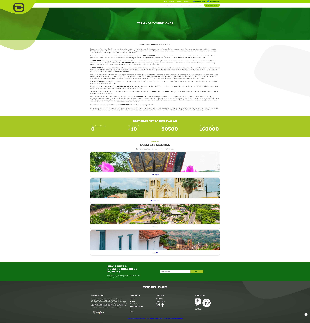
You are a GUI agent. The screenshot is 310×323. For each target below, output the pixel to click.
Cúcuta (155, 227)
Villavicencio (155, 201)
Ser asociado (198, 5)
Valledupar (155, 175)
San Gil (155, 253)
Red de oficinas (188, 5)
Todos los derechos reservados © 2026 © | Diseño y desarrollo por (155, 318)
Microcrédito (178, 5)
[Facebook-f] (163, 305)
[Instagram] (158, 305)
